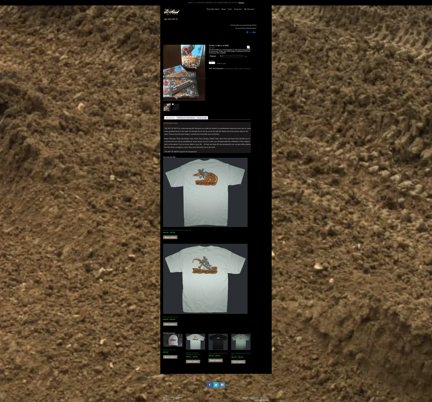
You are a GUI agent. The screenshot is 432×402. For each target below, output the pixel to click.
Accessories (228, 68)
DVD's (236, 68)
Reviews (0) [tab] (201, 118)
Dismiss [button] (241, 3)
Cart (230, 9)
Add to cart (221, 63)
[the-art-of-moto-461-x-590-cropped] (176, 107)
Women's (247, 68)
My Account (249, 9)
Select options (170, 237)
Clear (245, 56)
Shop (224, 9)
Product (213, 56)
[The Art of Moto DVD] (184, 73)
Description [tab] (170, 118)
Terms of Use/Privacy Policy (261, 400)
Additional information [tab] (186, 118)
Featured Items (213, 9)
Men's (241, 68)
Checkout (238, 9)
